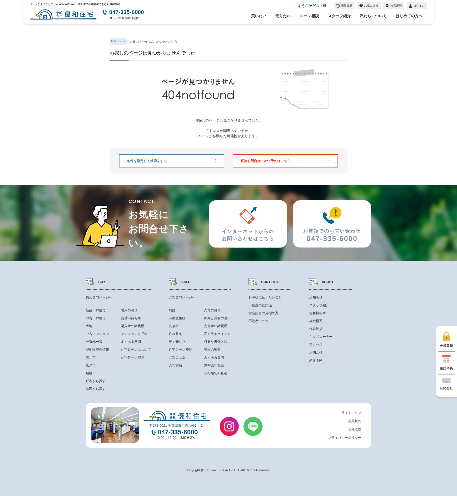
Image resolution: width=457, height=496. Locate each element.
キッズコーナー (321, 337)
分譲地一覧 (94, 342)
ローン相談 (309, 16)
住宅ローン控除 (132, 357)
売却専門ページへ (182, 297)
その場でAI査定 (215, 373)
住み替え (175, 334)
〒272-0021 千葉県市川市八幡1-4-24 (177, 425)
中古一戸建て (96, 318)
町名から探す (96, 381)
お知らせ (316, 297)
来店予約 (316, 360)
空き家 (174, 326)
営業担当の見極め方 (263, 313)
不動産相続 (177, 318)
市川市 (91, 357)
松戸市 (91, 365)
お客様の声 (317, 313)
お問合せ (316, 352)
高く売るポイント (217, 334)
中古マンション (97, 334)
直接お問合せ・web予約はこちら (266, 161)
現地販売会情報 (97, 349)
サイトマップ (351, 413)
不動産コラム (258, 321)
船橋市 (91, 373)
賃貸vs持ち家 (131, 318)
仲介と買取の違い (217, 318)
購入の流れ (129, 310)
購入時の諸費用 (132, 326)
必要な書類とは (215, 342)
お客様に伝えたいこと (265, 297)
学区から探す (96, 389)
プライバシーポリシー (344, 438)
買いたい (258, 16)
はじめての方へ (409, 16)
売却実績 (175, 365)
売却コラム (177, 357)
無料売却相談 (214, 365)
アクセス (316, 344)
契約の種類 (212, 349)
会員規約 (354, 421)
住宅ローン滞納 (180, 349)
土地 (89, 326)
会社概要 (316, 321)
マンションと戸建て (136, 334)
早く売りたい (179, 342)
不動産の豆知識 (260, 305)
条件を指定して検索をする (147, 161)
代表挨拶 (316, 329)
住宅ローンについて (136, 349)
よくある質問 (131, 342)
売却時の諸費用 (215, 326)
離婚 (172, 310)
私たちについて (373, 16)
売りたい (283, 16)
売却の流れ (212, 310)
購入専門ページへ (99, 297)
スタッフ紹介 (339, 16)
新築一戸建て (96, 310)
